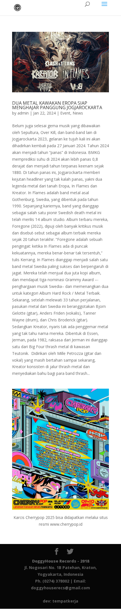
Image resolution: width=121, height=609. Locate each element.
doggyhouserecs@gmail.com (60, 587)
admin (23, 113)
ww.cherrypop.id (67, 524)
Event (65, 113)
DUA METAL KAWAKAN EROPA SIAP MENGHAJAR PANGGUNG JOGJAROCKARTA (57, 105)
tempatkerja (65, 601)
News (78, 113)
